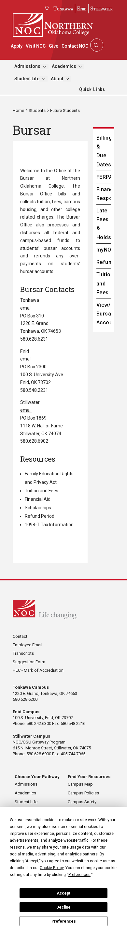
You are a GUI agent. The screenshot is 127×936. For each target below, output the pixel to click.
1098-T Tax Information (49, 524)
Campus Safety (82, 801)
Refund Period (39, 516)
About (57, 78)
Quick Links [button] (92, 89)
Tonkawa (63, 8)
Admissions (27, 66)
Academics (64, 66)
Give (53, 46)
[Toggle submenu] (44, 66)
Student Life (26, 78)
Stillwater (101, 8)
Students (37, 110)
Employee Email (27, 644)
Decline (63, 907)
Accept (63, 893)
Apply (16, 46)
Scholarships (38, 507)
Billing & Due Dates (103, 151)
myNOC (103, 250)
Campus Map (80, 784)
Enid (82, 8)
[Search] (96, 45)
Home (18, 110)
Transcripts (23, 653)
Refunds (103, 262)
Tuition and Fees (41, 490)
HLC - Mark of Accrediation (38, 670)
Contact (20, 636)
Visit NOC (36, 46)
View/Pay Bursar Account (103, 314)
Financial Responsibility (103, 193)
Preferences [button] (79, 874)
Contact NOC (75, 46)
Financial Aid (37, 499)
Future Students (65, 110)
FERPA (103, 177)
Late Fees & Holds (103, 223)
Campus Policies (83, 792)
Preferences (63, 921)
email (26, 308)
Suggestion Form (29, 661)
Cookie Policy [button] (52, 868)
